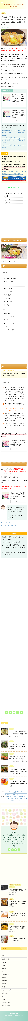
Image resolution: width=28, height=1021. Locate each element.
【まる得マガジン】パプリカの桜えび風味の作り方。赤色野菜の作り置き (18, 784)
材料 (7, 196)
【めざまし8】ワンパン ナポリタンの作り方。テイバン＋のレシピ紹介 (18, 915)
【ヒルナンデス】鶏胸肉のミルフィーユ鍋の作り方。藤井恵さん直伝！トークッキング (18, 734)
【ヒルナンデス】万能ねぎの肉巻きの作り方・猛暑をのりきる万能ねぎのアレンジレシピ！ (18, 771)
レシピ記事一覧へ (6, 522)
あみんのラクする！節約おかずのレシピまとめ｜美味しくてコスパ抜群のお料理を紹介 (13, 140)
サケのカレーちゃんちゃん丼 (14, 193)
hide (18, 187)
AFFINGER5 (14, 1018)
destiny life (15, 7)
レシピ (4, 718)
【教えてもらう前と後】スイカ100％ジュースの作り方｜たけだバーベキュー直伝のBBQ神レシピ (18, 759)
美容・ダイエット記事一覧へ (9, 525)
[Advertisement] (14, 222)
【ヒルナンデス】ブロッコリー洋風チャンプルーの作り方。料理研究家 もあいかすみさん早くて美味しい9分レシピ (16, 792)
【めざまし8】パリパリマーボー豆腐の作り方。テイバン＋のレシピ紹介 (18, 903)
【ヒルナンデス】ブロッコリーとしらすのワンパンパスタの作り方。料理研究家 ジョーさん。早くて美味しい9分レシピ (16, 798)
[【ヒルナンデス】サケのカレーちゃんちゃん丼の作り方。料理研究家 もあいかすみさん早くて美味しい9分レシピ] (17, 712)
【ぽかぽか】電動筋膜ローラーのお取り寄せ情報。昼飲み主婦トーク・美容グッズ (18, 890)
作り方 (7, 199)
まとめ (7, 202)
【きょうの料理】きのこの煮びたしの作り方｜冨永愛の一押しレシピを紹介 (18, 746)
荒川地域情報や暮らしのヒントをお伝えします (14, 1015)
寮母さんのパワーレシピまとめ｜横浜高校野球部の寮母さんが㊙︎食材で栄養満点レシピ (13, 133)
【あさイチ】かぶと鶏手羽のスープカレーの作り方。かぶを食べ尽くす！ (18, 927)
